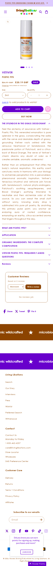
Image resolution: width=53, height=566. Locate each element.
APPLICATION (9, 235)
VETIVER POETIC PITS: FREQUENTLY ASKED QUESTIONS (23, 255)
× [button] (42, 533)
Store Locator (12, 452)
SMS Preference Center (16, 461)
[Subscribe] (41, 520)
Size (3, 90)
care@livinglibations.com (18, 448)
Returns (9, 484)
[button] (5, 12)
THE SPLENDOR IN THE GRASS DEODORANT (24, 123)
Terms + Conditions (14, 490)
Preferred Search (13, 412)
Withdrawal (11, 419)
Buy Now (26, 116)
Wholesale (10, 457)
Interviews (10, 394)
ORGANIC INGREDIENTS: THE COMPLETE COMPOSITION (22, 244)
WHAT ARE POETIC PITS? (14, 228)
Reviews (6, 264)
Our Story (10, 388)
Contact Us (11, 435)
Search (9, 382)
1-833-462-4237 (13, 443)
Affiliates (9, 502)
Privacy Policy (12, 496)
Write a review (33, 287)
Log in (5, 102)
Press (7, 400)
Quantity (31, 90)
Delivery (9, 478)
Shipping (5, 85)
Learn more (26, 552)
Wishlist (8, 406)
